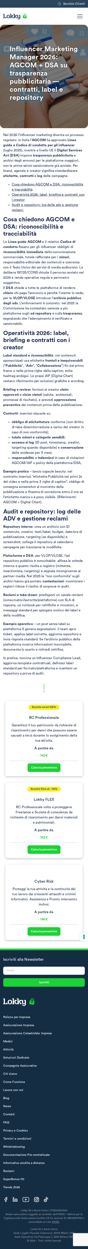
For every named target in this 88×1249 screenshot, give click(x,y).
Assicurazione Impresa (18, 1025)
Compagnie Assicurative (20, 1065)
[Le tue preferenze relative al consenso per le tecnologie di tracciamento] (84, 937)
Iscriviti (44, 982)
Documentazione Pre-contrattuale (26, 1154)
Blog (6, 1098)
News (7, 1106)
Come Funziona (14, 1082)
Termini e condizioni (17, 1138)
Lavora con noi (13, 1090)
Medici (8, 1041)
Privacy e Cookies (15, 1130)
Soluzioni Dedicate (16, 1057)
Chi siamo (10, 1073)
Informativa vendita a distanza (23, 1163)
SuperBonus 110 (13, 1179)
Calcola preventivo (44, 767)
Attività (8, 1049)
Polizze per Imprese (16, 1017)
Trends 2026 (11, 1187)
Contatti (9, 1114)
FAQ (6, 1122)
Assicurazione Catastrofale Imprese (27, 1033)
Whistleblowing (14, 1146)
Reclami (8, 1171)
